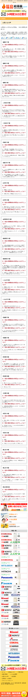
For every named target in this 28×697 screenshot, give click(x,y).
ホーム (3, 672)
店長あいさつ (11, 672)
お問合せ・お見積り (7, 678)
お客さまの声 (5, 676)
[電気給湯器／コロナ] (11, 561)
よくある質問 (13, 674)
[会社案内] (10, 527)
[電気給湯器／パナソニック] (11, 578)
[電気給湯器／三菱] (11, 566)
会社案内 (14, 676)
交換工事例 (4, 674)
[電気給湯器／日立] (11, 572)
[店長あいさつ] (10, 517)
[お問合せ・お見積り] (14, 510)
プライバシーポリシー (7, 680)
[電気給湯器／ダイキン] (11, 584)
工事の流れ (20, 672)
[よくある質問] (10, 522)
